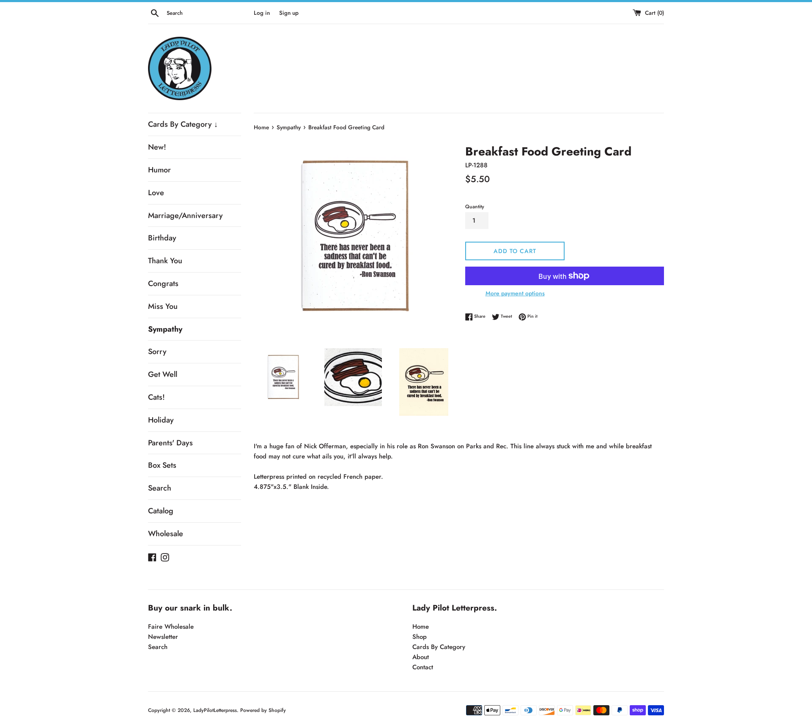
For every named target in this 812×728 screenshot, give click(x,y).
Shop (419, 636)
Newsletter (163, 636)
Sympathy (165, 329)
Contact (422, 667)
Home (420, 626)
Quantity (474, 206)
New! (157, 147)
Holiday (161, 419)
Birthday (162, 237)
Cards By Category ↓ (183, 124)
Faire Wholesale (171, 626)
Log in (262, 13)
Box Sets (162, 465)
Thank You (165, 260)
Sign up (289, 13)
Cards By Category (438, 647)
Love (156, 192)
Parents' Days (170, 442)
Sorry (157, 351)
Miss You (163, 306)
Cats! (156, 397)
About (420, 657)
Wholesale (165, 533)
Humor (159, 169)
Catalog (160, 510)
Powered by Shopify (263, 710)
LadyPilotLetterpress (215, 710)
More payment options (515, 293)
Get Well (162, 374)
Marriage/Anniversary (185, 215)
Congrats (163, 283)
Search (159, 488)
